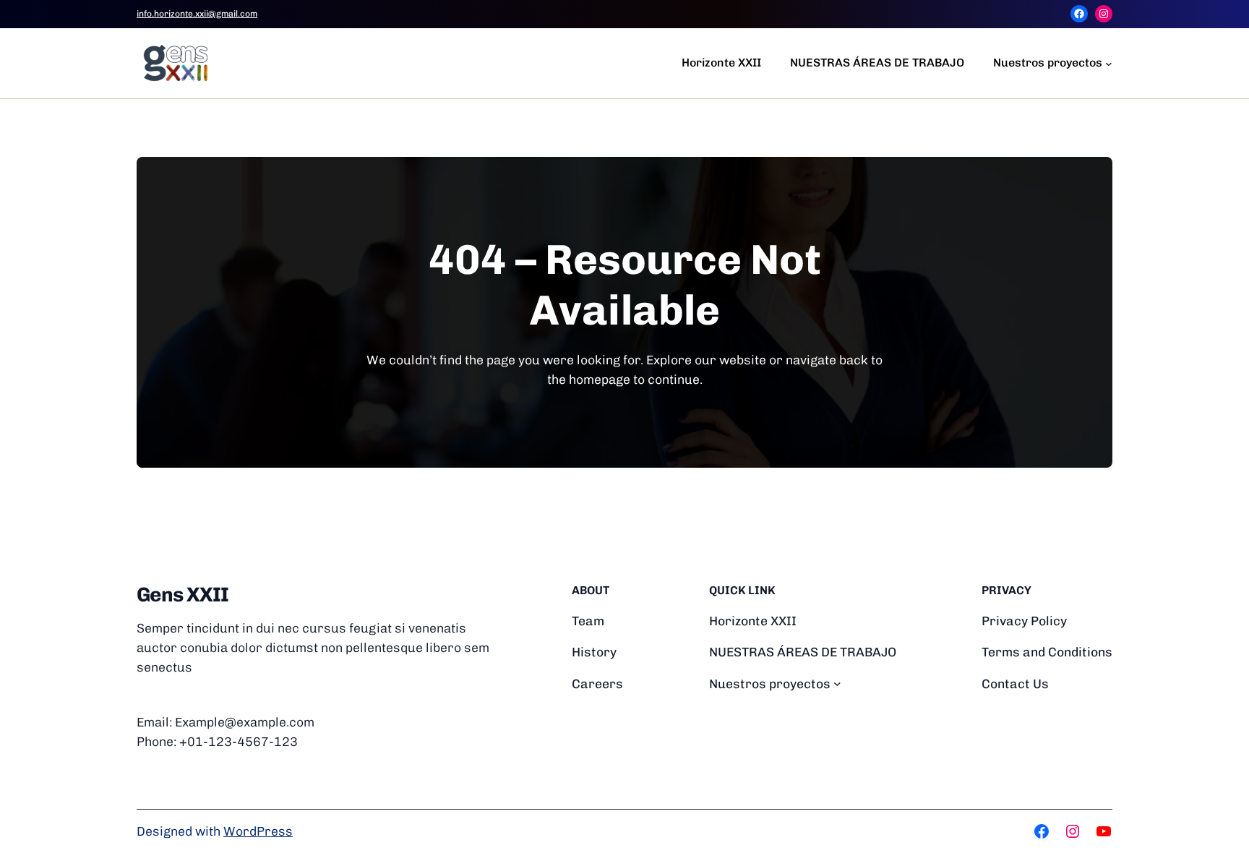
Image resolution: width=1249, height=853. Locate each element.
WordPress (258, 831)
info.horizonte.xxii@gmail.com (197, 14)
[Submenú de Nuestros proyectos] (1108, 63)
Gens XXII (182, 594)
